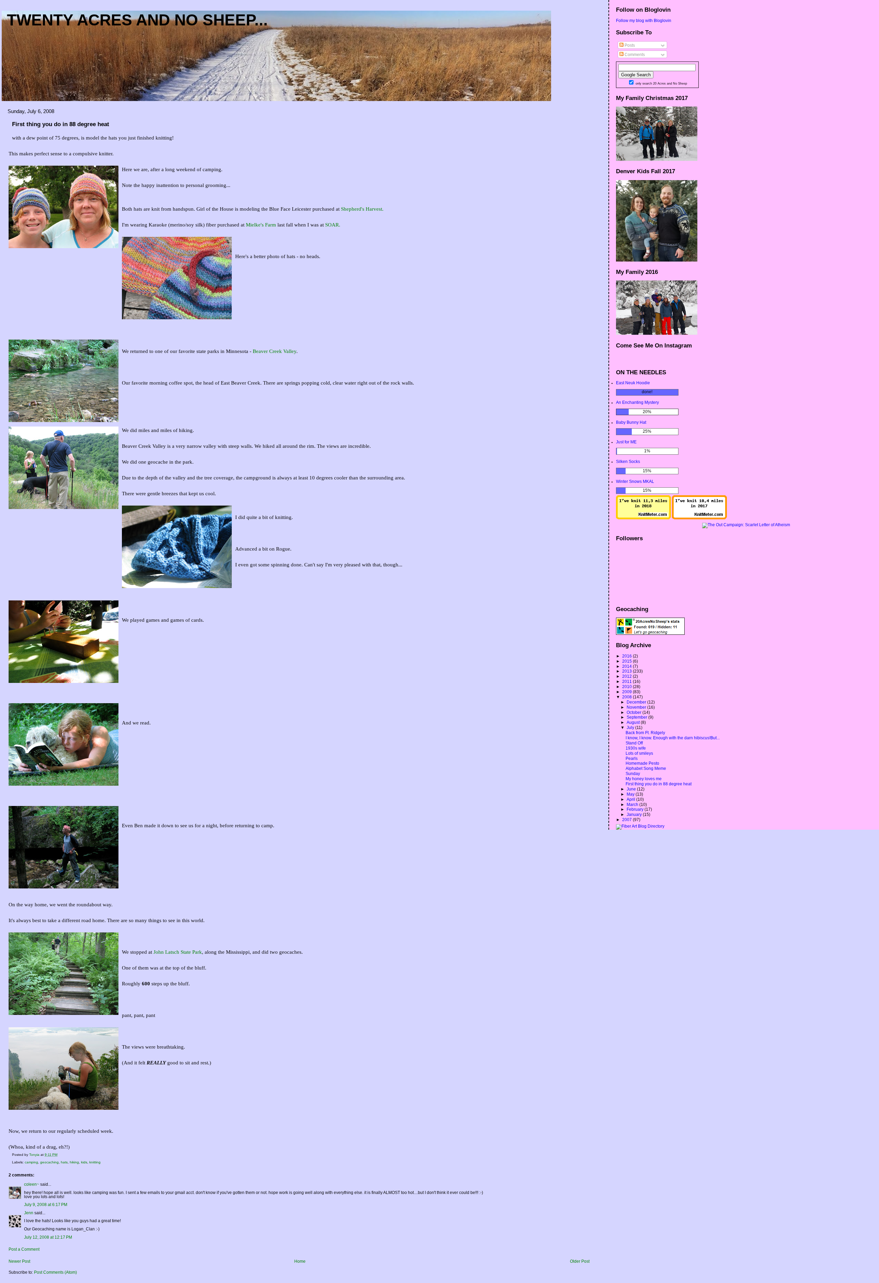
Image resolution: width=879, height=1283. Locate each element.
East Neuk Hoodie (633, 383)
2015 (627, 661)
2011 (627, 681)
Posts (629, 45)
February (635, 809)
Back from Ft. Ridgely (645, 733)
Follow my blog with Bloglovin (643, 21)
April (631, 799)
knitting (95, 1162)
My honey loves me (644, 779)
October (634, 712)
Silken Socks (628, 462)
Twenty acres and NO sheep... (137, 20)
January (635, 814)
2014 (627, 666)
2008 (627, 697)
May (631, 794)
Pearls (632, 758)
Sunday (633, 774)
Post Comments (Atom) (55, 1272)
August (634, 722)
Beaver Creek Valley (274, 351)
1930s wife (636, 748)
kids (84, 1162)
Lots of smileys (639, 753)
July (631, 728)
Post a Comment (24, 1249)
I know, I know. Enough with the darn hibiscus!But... (673, 738)
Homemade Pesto (642, 763)
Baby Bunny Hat (631, 422)
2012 (627, 676)
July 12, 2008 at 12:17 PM (48, 1237)
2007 (627, 820)
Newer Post (19, 1261)
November (637, 707)
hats (64, 1162)
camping (31, 1162)
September (637, 717)
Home (300, 1261)
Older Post (580, 1261)
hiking (74, 1162)
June (632, 789)
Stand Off (634, 743)
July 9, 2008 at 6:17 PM (45, 1205)
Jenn (28, 1213)
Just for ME (626, 442)
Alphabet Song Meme (646, 768)
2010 (627, 687)
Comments (634, 55)
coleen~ (31, 1184)
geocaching (49, 1162)
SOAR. (332, 225)
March (633, 805)
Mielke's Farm (261, 225)
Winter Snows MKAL (635, 481)
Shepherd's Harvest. (362, 209)
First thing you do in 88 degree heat (659, 784)
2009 (627, 692)
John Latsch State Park (177, 952)
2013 (627, 671)
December (637, 702)
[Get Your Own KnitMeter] (643, 518)
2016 (627, 656)
